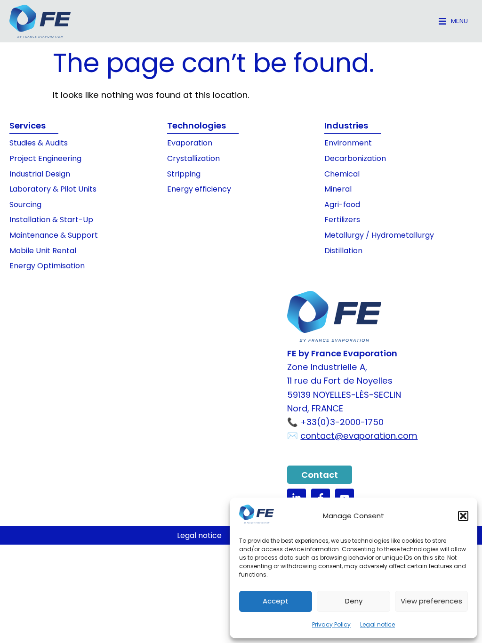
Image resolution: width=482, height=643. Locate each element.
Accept (276, 601)
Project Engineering (45, 158)
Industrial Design (39, 174)
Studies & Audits (38, 142)
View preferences (431, 601)
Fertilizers (342, 219)
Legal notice (377, 624)
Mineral (338, 189)
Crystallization (193, 158)
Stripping (184, 174)
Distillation (343, 250)
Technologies (196, 125)
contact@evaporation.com (359, 436)
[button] (463, 516)
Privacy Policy (331, 624)
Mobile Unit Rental (42, 250)
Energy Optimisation (47, 265)
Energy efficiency (199, 189)
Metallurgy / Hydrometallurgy (379, 235)
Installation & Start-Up (51, 219)
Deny (353, 601)
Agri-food (342, 204)
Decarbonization (355, 158)
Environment (348, 142)
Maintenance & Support (53, 235)
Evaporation (189, 142)
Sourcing (25, 204)
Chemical (342, 174)
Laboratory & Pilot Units (52, 189)
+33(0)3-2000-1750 (342, 422)
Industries (346, 125)
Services (27, 125)
